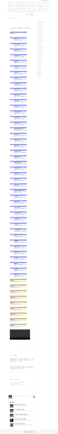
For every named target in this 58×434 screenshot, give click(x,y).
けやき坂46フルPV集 (40, 56)
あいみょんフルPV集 (40, 54)
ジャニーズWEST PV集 (40, 58)
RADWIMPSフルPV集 (40, 46)
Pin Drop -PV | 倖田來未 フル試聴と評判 (19, 409)
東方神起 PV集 (39, 73)
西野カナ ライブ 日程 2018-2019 (15, 383)
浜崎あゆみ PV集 (40, 75)
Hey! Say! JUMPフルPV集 (41, 25)
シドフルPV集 (39, 57)
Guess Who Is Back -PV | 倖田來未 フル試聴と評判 (20, 414)
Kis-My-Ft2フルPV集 (40, 40)
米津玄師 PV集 (39, 76)
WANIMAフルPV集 (40, 53)
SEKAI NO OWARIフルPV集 (41, 47)
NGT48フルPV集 (40, 43)
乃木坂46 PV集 (39, 74)
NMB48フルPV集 (40, 44)
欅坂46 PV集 (39, 77)
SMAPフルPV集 (40, 49)
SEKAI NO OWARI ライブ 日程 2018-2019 (16, 384)
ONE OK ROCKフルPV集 (41, 45)
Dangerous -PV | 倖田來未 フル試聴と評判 (19, 404)
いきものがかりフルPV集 (41, 55)
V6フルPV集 (39, 52)
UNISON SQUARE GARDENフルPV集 (42, 51)
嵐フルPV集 (39, 23)
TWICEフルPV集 (40, 50)
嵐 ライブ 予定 (13, 385)
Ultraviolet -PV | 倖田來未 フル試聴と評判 (19, 423)
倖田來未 (32, 390)
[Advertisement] (22, 23)
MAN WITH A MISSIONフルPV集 (41, 41)
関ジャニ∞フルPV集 (40, 24)
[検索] (49, 0)
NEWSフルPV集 (40, 42)
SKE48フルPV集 (40, 48)
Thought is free (33, 432)
